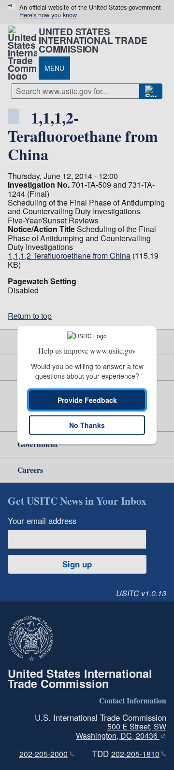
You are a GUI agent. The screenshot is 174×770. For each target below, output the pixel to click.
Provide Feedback (87, 400)
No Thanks (87, 425)
